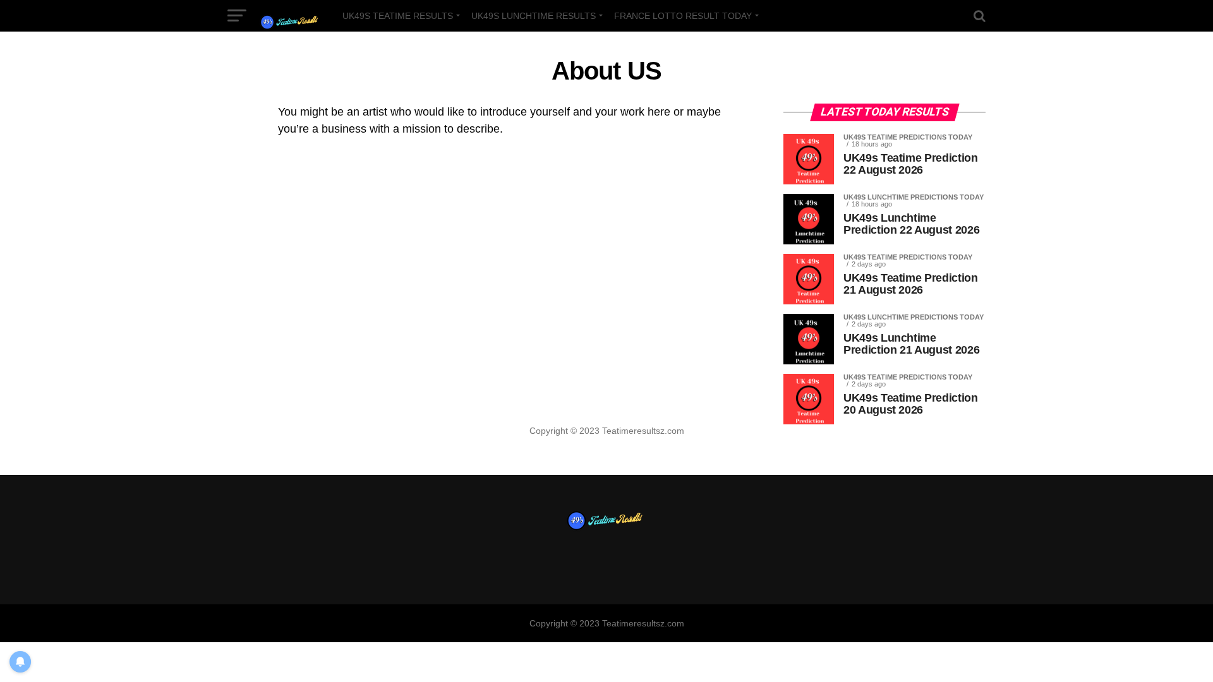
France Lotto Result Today (683, 16)
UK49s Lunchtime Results (533, 16)
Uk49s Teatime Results (397, 16)
